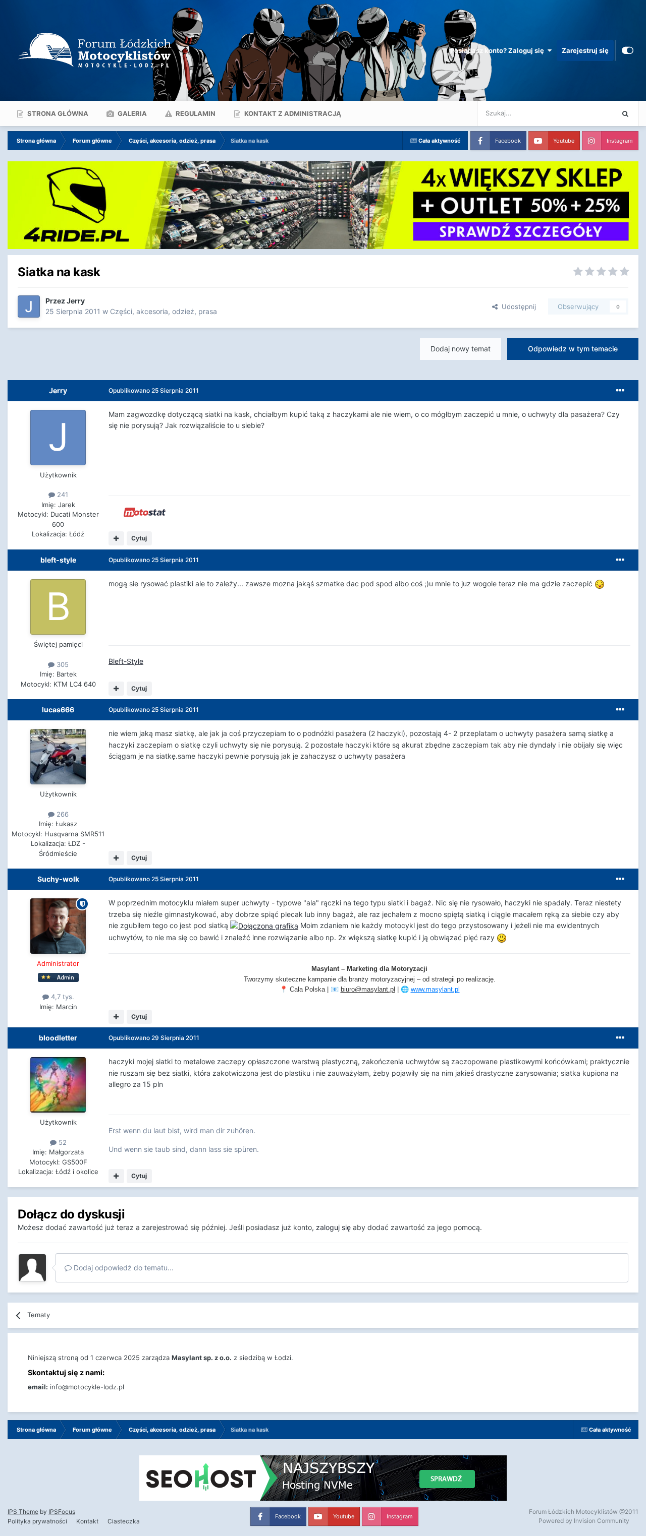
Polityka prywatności (37, 1521)
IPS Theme (23, 1511)
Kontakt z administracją (292, 113)
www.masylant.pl (435, 989)
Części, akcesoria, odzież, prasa (163, 311)
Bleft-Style (126, 661)
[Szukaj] (625, 113)
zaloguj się (333, 1227)
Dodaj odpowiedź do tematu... (123, 1267)
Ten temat (585, 113)
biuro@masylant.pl (368, 989)
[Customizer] (627, 50)
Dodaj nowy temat (460, 348)
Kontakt (87, 1521)
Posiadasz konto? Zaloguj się (498, 50)
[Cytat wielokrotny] (116, 538)
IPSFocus (61, 1511)
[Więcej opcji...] (620, 391)
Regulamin (195, 113)
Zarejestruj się (585, 50)
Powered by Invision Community (584, 1520)
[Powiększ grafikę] (600, 583)
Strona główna (57, 113)
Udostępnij (517, 306)
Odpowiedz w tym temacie (573, 348)
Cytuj (139, 538)
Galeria (131, 113)
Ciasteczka (123, 1521)
